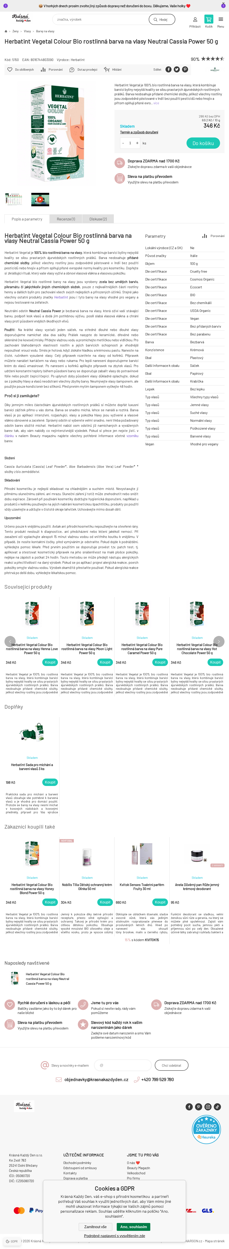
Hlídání (116, 69)
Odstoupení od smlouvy (80, 1168)
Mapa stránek (215, 1241)
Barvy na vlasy (45, 31)
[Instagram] (208, 1106)
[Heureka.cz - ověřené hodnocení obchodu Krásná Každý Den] (206, 1143)
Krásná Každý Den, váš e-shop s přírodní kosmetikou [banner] (24, 18)
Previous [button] (10, 641)
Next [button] (219, 641)
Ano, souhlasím (133, 1227)
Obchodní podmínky (77, 1163)
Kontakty (70, 1173)
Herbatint (78, 60)
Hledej (163, 19)
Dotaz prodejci (87, 69)
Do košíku (203, 143)
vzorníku (132, 436)
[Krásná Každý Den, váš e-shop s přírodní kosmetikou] (5, 31)
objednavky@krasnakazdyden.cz (96, 1079)
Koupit (50, 662)
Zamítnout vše (95, 1227)
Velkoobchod (136, 1173)
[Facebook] (189, 1106)
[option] (31, 646)
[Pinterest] (198, 1106)
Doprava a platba (75, 1178)
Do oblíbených (24, 69)
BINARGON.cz (192, 1241)
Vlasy (27, 31)
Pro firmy (133, 1178)
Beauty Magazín (138, 1168)
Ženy (16, 31)
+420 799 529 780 (157, 1079)
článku (9, 436)
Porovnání (56, 69)
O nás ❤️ (133, 1163)
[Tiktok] (217, 1106)
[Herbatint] (215, 69)
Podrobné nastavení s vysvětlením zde (114, 1236)
